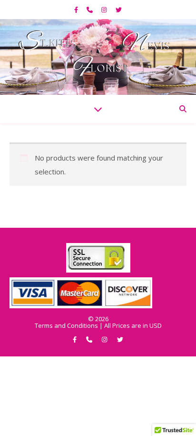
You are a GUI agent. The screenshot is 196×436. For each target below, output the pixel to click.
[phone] (90, 9)
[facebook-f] (76, 9)
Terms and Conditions (66, 325)
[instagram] (104, 9)
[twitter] (119, 9)
